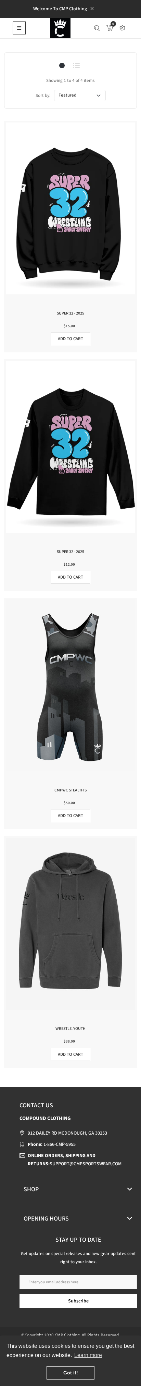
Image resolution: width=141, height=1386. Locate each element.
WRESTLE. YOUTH (70, 1029)
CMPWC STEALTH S (70, 790)
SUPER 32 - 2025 (70, 313)
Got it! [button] (70, 1372)
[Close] (92, 8)
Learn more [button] (88, 1355)
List (76, 65)
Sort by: (43, 95)
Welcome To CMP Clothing (60, 8)
